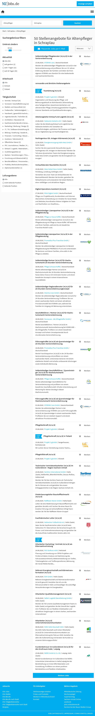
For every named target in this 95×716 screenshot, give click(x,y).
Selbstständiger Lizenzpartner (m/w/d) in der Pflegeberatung (54, 211)
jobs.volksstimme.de (71, 704)
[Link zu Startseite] (11, 3)
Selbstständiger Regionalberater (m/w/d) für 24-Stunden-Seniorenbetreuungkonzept (54, 287)
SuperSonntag (69, 697)
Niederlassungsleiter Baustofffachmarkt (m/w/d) (52, 495)
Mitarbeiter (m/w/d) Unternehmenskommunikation (48, 621)
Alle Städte (6, 694)
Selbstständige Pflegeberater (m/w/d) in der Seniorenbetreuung (53, 57)
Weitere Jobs (63, 675)
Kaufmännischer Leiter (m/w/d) (48, 518)
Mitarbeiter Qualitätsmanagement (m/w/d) (53, 594)
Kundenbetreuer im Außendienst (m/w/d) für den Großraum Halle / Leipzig (54, 648)
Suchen (77, 23)
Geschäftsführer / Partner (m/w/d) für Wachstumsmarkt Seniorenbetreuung (54, 313)
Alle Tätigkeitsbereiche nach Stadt (14, 704)
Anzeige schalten (85, 3)
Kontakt (36, 699)
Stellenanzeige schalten (42, 691)
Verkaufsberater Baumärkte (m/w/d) (50, 165)
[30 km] (10, 50)
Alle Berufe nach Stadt (10, 699)
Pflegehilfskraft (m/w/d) (45, 454)
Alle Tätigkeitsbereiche (10, 702)
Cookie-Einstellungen (83, 713)
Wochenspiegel (69, 694)
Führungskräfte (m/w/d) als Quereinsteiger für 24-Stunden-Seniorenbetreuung (54, 342)
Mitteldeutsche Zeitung (72, 691)
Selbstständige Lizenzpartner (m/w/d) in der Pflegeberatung (54, 235)
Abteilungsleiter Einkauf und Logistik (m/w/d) (54, 116)
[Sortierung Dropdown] (89, 48)
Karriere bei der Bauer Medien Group (77, 707)
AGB (49, 713)
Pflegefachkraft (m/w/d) (45, 425)
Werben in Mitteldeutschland (44, 697)
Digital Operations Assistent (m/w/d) (50, 189)
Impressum (68, 713)
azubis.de (67, 702)
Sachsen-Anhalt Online (72, 699)
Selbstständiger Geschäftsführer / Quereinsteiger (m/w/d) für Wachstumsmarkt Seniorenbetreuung (55, 372)
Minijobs (5, 707)
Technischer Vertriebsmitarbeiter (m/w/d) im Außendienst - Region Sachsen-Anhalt (54, 466)
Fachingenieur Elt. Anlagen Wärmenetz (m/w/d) (55, 138)
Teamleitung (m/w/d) (52, 90)
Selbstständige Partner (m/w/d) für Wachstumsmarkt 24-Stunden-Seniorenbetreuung (53, 261)
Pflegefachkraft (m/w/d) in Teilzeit (57, 436)
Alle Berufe (6, 697)
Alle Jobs (5, 691)
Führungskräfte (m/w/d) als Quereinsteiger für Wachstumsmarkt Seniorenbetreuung (54, 399)
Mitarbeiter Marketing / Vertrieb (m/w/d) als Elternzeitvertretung (53, 545)
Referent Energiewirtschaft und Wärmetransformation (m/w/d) (54, 571)
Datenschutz (57, 713)
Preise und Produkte (40, 694)
